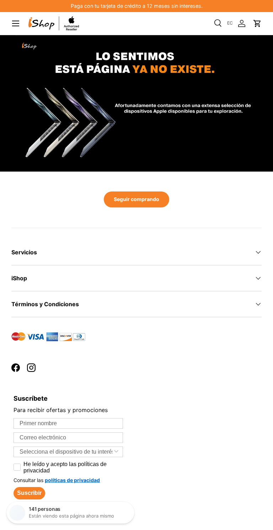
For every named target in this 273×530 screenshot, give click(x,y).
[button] (257, 23)
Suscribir (29, 493)
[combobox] (66, 452)
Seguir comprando (136, 199)
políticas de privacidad (72, 480)
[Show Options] (116, 452)
